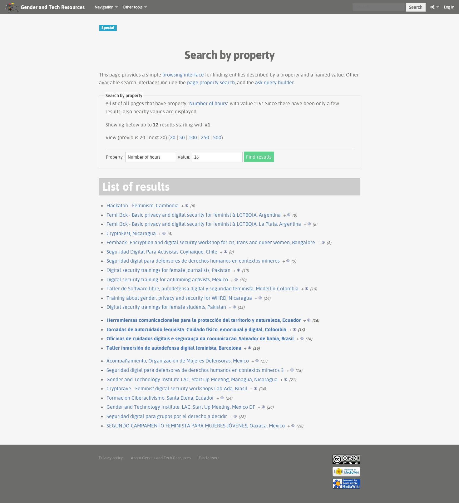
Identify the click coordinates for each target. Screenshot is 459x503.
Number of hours (208, 103)
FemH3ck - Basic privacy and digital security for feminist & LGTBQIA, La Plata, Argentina (203, 224)
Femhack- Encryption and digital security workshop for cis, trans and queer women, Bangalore (210, 242)
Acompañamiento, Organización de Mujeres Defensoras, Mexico (177, 361)
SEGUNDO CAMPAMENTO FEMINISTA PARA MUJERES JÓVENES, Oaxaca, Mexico (195, 425)
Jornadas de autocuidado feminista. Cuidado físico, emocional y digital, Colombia (196, 329)
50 (182, 137)
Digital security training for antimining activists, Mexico (167, 279)
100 (193, 137)
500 (217, 137)
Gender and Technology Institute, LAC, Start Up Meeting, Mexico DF (180, 407)
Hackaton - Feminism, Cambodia (142, 205)
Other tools (132, 6)
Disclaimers (209, 457)
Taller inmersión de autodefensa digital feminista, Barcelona (173, 348)
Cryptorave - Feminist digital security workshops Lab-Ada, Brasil (176, 388)
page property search (211, 82)
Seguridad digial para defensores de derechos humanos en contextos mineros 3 (195, 370)
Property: (115, 157)
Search (415, 7)
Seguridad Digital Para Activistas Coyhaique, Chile (161, 252)
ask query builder (274, 82)
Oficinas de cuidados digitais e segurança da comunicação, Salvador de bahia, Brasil (200, 338)
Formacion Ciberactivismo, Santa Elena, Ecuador (160, 398)
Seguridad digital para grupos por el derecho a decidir (166, 416)
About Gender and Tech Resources (161, 457)
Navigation (104, 6)
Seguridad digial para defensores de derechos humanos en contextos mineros (193, 261)
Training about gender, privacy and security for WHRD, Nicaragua (179, 298)
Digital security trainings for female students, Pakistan (166, 307)
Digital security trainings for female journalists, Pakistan (168, 270)
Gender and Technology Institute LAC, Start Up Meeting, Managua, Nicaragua (192, 379)
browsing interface (183, 75)
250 (205, 137)
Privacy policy (111, 457)
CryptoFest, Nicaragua (131, 233)
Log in (449, 6)
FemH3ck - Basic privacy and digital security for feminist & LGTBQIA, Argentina (193, 215)
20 (172, 137)
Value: (184, 157)
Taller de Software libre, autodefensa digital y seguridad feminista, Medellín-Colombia (202, 288)
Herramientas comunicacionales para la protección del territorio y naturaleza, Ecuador (203, 320)
